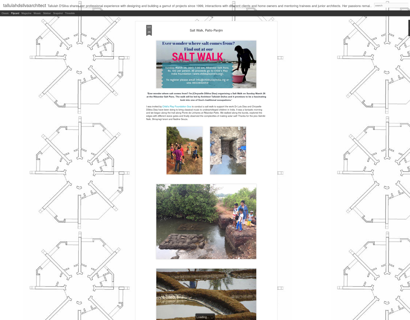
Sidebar (47, 13)
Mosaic (37, 13)
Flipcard (15, 13)
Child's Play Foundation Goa (176, 106)
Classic (5, 13)
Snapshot (58, 13)
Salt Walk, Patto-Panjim (206, 30)
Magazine (26, 13)
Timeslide (70, 13)
